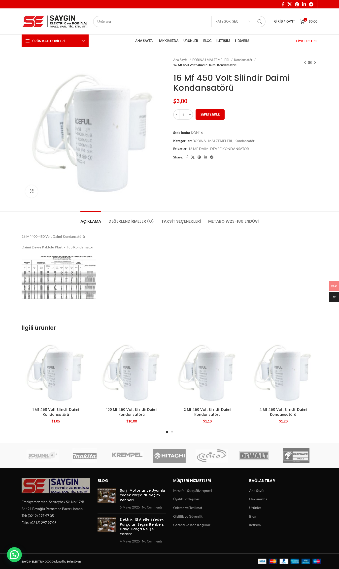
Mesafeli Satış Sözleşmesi (192, 490)
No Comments (152, 507)
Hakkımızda (258, 499)
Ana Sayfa (180, 60)
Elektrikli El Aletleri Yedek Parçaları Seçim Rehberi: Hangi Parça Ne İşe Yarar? (142, 527)
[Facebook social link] (283, 4)
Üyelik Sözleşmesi (187, 499)
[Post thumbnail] (107, 498)
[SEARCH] (260, 21)
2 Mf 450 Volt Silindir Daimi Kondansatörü (207, 412)
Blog (252, 516)
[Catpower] (296, 455)
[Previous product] (305, 62)
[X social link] (289, 4)
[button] (14, 554)
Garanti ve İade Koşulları (192, 525)
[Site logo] (55, 21)
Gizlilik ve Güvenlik (188, 516)
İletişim (255, 525)
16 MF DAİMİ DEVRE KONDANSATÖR (218, 149)
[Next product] (314, 62)
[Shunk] (43, 455)
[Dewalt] (254, 455)
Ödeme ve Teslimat (187, 508)
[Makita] (85, 455)
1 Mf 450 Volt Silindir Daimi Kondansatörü (56, 412)
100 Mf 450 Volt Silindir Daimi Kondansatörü (131, 412)
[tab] (90, 218)
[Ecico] (212, 455)
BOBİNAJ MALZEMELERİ (211, 60)
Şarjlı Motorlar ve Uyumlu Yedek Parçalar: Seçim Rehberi (142, 495)
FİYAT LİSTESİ (306, 41)
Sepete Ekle (210, 114)
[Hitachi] (169, 455)
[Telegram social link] (311, 4)
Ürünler (255, 508)
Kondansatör (243, 60)
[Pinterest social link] (297, 4)
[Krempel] (127, 455)
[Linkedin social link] (304, 4)
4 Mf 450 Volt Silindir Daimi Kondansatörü (283, 412)
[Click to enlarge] (31, 191)
